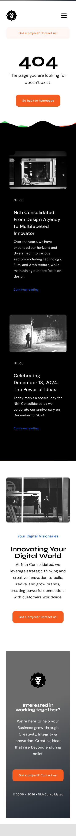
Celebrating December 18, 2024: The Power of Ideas (36, 383)
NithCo (18, 200)
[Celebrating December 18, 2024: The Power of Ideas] (38, 317)
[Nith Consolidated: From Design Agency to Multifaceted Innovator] (38, 154)
